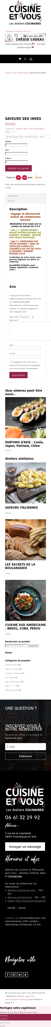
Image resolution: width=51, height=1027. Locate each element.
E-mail (12, 353)
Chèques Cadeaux (13, 673)
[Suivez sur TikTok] (25, 974)
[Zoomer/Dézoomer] (1, 1022)
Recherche (33, 646)
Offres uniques (11, 690)
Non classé (10, 677)
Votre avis (14, 320)
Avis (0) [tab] (11, 200)
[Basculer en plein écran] (4, 1022)
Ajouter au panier (18, 168)
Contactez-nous (12, 31)
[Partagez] (6, 1022)
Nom (12, 345)
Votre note (14, 317)
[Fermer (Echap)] (9, 1022)
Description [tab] (13, 196)
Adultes (8, 141)
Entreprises (15, 876)
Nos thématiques (20, 72)
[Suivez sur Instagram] (13, 974)
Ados (7, 150)
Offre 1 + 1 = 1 (10, 132)
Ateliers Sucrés (11, 669)
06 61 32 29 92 (25, 31)
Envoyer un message (25, 847)
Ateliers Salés (22, 128)
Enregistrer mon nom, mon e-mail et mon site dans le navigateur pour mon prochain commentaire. (25, 365)
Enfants (8, 158)
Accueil (8, 72)
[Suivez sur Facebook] (7, 974)
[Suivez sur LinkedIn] (19, 974)
